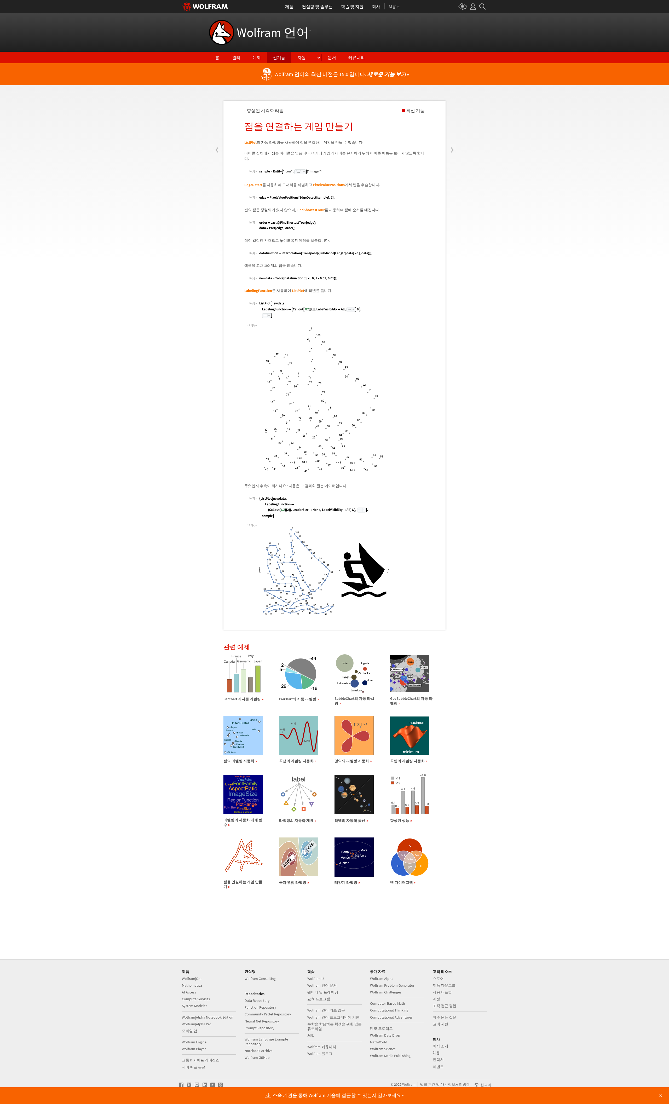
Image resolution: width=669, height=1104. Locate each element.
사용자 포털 (442, 992)
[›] (452, 118)
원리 (236, 57)
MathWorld (378, 1042)
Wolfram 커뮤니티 (321, 1046)
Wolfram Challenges (385, 992)
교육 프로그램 (318, 999)
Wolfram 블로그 (319, 1053)
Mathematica (192, 985)
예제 (256, 57)
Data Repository (257, 1000)
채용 (436, 1052)
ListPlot (250, 142)
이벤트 (438, 1066)
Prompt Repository (259, 1028)
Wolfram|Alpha (381, 978)
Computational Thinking (389, 1010)
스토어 (438, 978)
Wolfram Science (383, 1049)
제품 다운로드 (444, 985)
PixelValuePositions (329, 184)
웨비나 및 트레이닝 (322, 992)
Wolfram (409, 1084)
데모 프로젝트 (381, 1028)
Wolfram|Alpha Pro (196, 1024)
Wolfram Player (194, 1049)
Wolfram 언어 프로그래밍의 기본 (333, 1017)
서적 (311, 1035)
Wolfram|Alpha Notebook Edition (207, 1017)
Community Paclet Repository (268, 1014)
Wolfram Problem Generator (392, 985)
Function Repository (260, 1007)
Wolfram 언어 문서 (322, 985)
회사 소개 (440, 1046)
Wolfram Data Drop (385, 1035)
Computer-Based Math (387, 1003)
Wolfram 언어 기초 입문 (326, 1010)
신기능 (279, 57)
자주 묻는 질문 (444, 1017)
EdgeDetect (253, 184)
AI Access (189, 992)
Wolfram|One (192, 978)
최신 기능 (415, 110)
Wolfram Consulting (260, 978)
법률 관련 (427, 1084)
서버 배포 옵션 (193, 1067)
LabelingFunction (258, 290)
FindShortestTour (311, 209)
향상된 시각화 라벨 (265, 110)
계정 (436, 999)
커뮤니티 (356, 57)
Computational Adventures (391, 1017)
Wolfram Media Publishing (390, 1055)
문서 (332, 57)
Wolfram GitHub (257, 1057)
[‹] (217, 118)
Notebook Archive (259, 1050)
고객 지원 (440, 1024)
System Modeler (194, 1005)
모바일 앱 (189, 1030)
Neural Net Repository (262, 1021)
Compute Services (196, 999)
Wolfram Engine (194, 1042)
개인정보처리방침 (455, 1084)
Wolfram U (315, 978)
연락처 (438, 1059)
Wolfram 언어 (274, 32)
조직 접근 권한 (444, 1005)
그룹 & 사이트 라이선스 (201, 1060)
